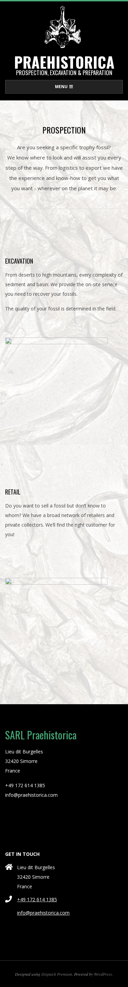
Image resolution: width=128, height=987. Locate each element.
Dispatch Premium (56, 974)
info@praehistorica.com (43, 912)
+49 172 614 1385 (37, 899)
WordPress (103, 974)
